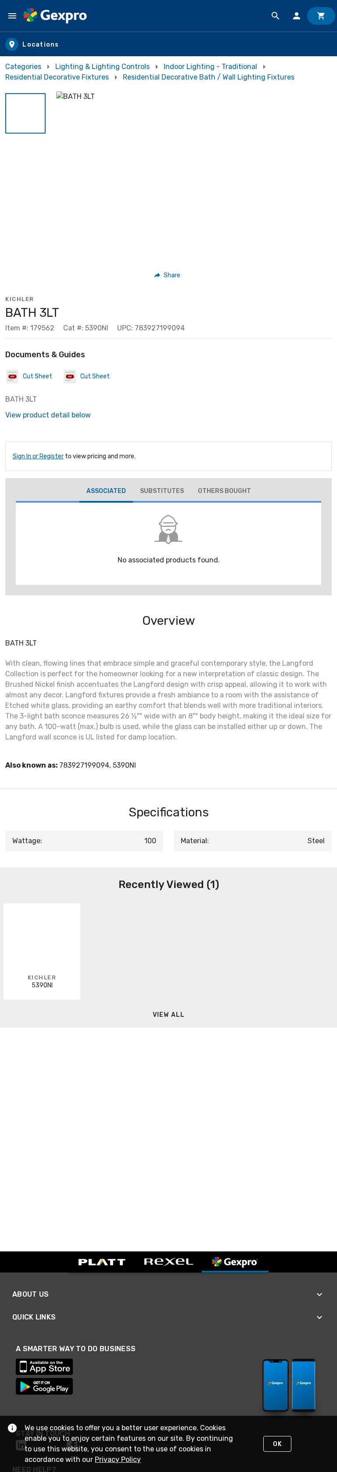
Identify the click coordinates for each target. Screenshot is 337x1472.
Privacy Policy (118, 1459)
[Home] (55, 15)
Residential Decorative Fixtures (57, 77)
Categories (23, 66)
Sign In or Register (38, 456)
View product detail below (48, 415)
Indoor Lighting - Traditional (210, 66)
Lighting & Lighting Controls (102, 66)
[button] (25, 113)
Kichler (19, 299)
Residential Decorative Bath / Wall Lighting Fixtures (208, 77)
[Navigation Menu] (12, 15)
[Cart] (321, 16)
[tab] (106, 492)
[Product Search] (275, 15)
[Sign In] (296, 15)
